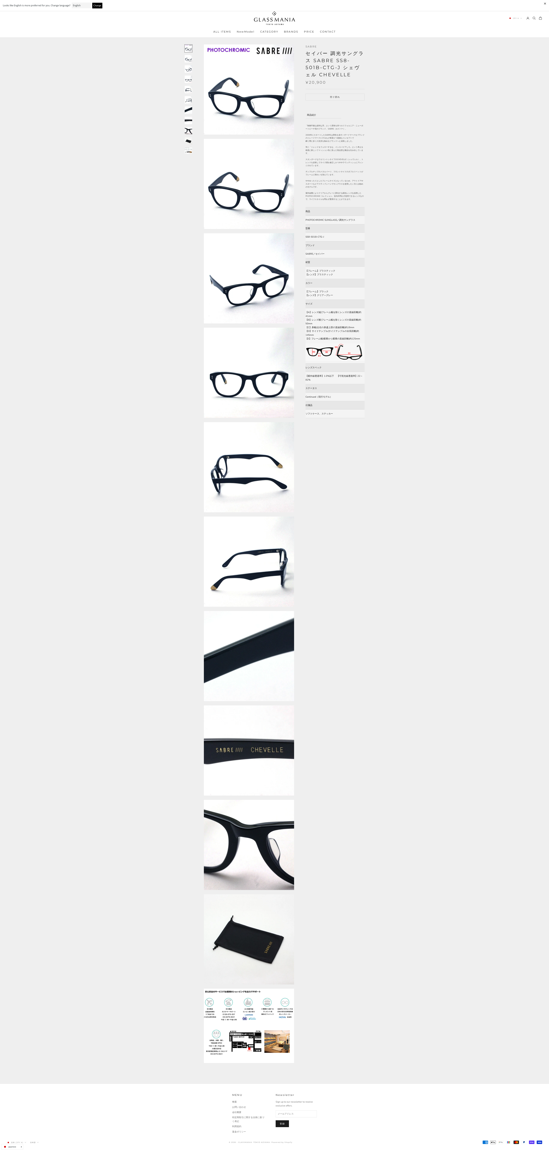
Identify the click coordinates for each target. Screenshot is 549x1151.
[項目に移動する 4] (188, 79)
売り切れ (335, 97)
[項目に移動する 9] (188, 131)
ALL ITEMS (222, 31)
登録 (282, 1123)
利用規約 (236, 1126)
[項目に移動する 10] (188, 141)
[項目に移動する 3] (188, 69)
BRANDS (291, 31)
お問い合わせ (239, 1107)
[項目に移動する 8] (188, 120)
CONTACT (328, 31)
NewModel (245, 31)
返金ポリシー (239, 1131)
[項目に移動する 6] (188, 100)
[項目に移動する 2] (188, 59)
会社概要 (236, 1112)
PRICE (309, 31)
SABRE (311, 46)
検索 (234, 1101)
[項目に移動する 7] (188, 110)
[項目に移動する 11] (188, 150)
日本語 (33, 1142)
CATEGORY (269, 31)
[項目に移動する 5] (188, 90)
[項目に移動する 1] (188, 48)
